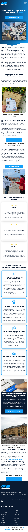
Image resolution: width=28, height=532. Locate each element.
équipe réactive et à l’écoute (15, 459)
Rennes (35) (16, 518)
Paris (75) (2, 524)
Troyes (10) (16, 522)
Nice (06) (2, 520)
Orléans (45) (3, 522)
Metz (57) (2, 518)
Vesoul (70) (16, 524)
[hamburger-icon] (25, 3)
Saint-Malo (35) (17, 520)
